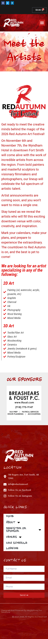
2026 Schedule (16, 543)
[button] (3, 3)
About (10, 522)
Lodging (12, 548)
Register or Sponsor (16, 529)
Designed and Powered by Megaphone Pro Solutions (21, 611)
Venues (11, 537)
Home (10, 516)
